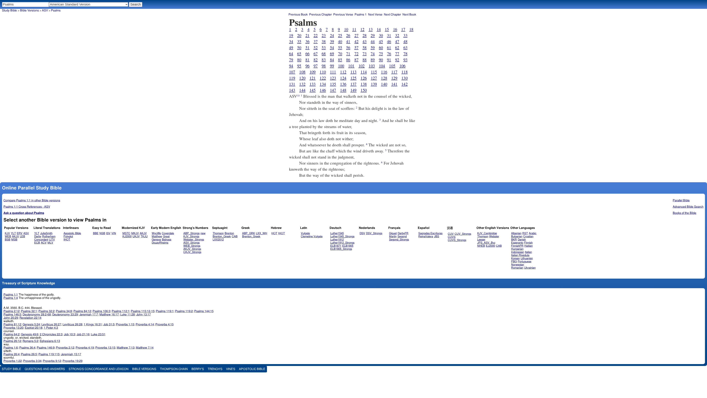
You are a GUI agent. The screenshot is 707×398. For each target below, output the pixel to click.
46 (389, 41)
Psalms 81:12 (12, 324)
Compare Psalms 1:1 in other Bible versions (31, 200)
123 (333, 78)
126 (363, 78)
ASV (45, 10)
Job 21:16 (83, 334)
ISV (108, 233)
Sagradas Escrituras (430, 233)
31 (389, 35)
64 (291, 53)
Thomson (218, 233)
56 (348, 47)
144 (302, 90)
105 (392, 65)
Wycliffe (156, 233)
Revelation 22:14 (30, 317)
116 (384, 71)
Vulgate (305, 233)
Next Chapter (392, 14)
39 (332, 41)
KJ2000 (127, 236)
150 (363, 90)
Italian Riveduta (520, 255)
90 (381, 59)
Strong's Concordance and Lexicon (99, 369)
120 (302, 78)
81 (307, 59)
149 (353, 90)
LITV (52, 239)
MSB (14, 239)
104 (382, 65)
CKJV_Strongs (192, 252)
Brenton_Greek (222, 236)
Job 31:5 (109, 324)
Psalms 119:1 (165, 311)
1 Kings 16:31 (93, 324)
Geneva (156, 239)
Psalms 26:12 (12, 341)
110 (323, 71)
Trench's (215, 369)
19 (291, 35)
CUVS (451, 237)
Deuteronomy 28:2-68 (37, 314)
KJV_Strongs (191, 236)
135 (333, 84)
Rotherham (48, 236)
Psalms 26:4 (11, 354)
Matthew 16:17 (109, 314)
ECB (37, 242)
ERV (19, 233)
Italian (528, 252)
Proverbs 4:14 (145, 324)
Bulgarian (516, 236)
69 (332, 53)
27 (356, 35)
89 (373, 59)
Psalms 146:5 (12, 314)
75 (381, 53)
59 (373, 47)
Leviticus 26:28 (72, 324)
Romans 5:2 (30, 341)
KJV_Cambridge (487, 233)
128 (384, 78)
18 (411, 29)
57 (356, 47)
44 (373, 41)
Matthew (157, 236)
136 (343, 84)
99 (332, 65)
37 (316, 41)
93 (405, 59)
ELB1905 (347, 246)
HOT (274, 233)
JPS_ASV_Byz (486, 242)
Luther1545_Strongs (342, 236)
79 (291, 59)
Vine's (230, 369)
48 (405, 41)
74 (373, 53)
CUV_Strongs (463, 234)
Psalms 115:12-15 (142, 311)
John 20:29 (10, 317)
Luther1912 (337, 239)
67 (316, 53)
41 (348, 41)
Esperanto (517, 242)
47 (397, 41)
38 (324, 41)
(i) (298, 95)
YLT (13, 233)
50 (299, 47)
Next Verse (375, 14)
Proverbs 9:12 (52, 360)
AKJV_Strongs (192, 249)
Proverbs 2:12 (65, 347)
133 (312, 84)
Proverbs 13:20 (13, 327)
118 (404, 71)
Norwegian (517, 264)
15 (387, 29)
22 (316, 35)
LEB (22, 236)
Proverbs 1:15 (125, 324)
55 (340, 47)
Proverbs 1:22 (12, 360)
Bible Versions (29, 10)
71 (348, 53)
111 (333, 71)
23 (324, 35)
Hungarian (517, 249)
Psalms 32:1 (29, 311)
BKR (514, 239)
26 (348, 35)
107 (292, 71)
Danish (522, 239)
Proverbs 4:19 (85, 347)
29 (373, 35)
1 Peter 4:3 (51, 327)
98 (324, 65)
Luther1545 (337, 233)
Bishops (166, 239)
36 (307, 41)
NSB (102, 233)
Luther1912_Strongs (342, 242)
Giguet (393, 233)
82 (316, 59)
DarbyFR (403, 233)
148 (343, 90)
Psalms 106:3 (101, 311)
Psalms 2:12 (11, 311)
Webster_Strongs (193, 239)
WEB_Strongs (191, 246)
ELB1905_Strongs (341, 249)
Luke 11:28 (127, 314)
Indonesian (517, 252)
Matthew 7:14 (145, 347)
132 (302, 84)
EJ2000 (490, 246)
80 (299, 59)
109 (312, 71)
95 (299, 65)
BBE (96, 233)
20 (299, 35)
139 (374, 84)
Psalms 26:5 (29, 354)
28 (365, 35)
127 (374, 78)
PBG (514, 261)
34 (291, 41)
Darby (37, 236)
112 (343, 71)
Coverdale (168, 233)
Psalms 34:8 (64, 311)
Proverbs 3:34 (32, 360)
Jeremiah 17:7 (88, 314)
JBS (436, 236)
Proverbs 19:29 (72, 360)
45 (381, 41)
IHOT (67, 239)
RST (525, 233)
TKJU (144, 236)
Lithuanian (527, 258)
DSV (362, 233)
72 (356, 53)
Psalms (56, 10)
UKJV (136, 236)
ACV (44, 242)
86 (348, 59)
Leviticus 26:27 (51, 324)
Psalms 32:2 (46, 311)
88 (365, 59)
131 (292, 84)
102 (361, 65)
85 (340, 59)
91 (389, 59)
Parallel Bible (681, 200)
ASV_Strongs (191, 242)
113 (353, 71)
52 (316, 47)
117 (394, 71)
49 (291, 47)
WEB (8, 236)
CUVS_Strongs (457, 240)
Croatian (528, 236)
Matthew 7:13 (125, 347)
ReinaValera (425, 236)
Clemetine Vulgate (312, 236)
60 (381, 47)
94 (291, 65)
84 (332, 59)
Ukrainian (530, 267)
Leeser (481, 239)
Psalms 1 (361, 14)
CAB (235, 236)
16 (395, 29)
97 (316, 65)
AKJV (15, 236)
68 (324, 53)
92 (397, 59)
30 (381, 35)
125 (353, 78)
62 (397, 47)
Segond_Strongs (399, 239)
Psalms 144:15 (204, 311)
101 (351, 65)
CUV (451, 234)
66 (307, 53)
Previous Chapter (320, 14)
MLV (50, 242)
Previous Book (298, 14)
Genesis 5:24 (31, 324)
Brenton (229, 233)
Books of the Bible (684, 213)
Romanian (517, 267)
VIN (113, 233)
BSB (7, 239)
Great (166, 236)
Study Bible (9, 10)
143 (292, 90)
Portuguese (524, 261)
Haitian (528, 246)
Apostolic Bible (252, 369)
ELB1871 (335, 246)
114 (363, 71)
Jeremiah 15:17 (71, 354)
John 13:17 (143, 314)
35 (299, 41)
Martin (393, 236)
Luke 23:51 (98, 334)
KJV (7, 233)
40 (340, 41)
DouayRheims (160, 242)
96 (307, 65)
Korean (515, 258)
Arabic (533, 233)
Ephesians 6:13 (50, 341)
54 (332, 47)
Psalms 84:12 (82, 311)
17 (403, 29)
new (203, 233)
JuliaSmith (46, 233)
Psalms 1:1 (10, 294)
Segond (402, 236)
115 (374, 71)
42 (356, 41)
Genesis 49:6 (29, 334)
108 (302, 71)
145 (312, 90)
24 (332, 35)
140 (384, 84)
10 (346, 29)
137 (353, 84)
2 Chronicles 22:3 (51, 334)
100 (341, 65)
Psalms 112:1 (120, 311)
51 (307, 47)
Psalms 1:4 (10, 297)
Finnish (528, 242)
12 (362, 29)
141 (394, 84)
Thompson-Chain (174, 369)
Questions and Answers (45, 369)
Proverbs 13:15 (105, 347)
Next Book (409, 14)
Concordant (41, 239)
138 (363, 84)
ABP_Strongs (191, 233)
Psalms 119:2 (184, 311)
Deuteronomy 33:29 (65, 314)
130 (404, 78)
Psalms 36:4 (27, 347)
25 (340, 35)
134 (323, 84)
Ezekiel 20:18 (33, 327)
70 (340, 53)
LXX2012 (218, 239)
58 (365, 47)
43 (365, 41)
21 (307, 35)
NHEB (481, 246)
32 (397, 35)
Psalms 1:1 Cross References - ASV (26, 206)
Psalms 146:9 (45, 347)
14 (379, 29)
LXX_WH (261, 233)
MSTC (126, 233)
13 (371, 29)
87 (356, 59)
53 (324, 47)
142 (404, 84)
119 (292, 78)
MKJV (135, 233)
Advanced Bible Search (688, 206)
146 (323, 90)
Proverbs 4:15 (164, 324)
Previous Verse (343, 14)
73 (365, 53)
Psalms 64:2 (11, 334)
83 (324, 59)
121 (312, 78)
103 (372, 65)
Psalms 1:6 (10, 347)
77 (397, 53)
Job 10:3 (69, 334)
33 (405, 35)
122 (323, 78)
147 (333, 90)
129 (394, 78)
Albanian (516, 233)
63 (405, 47)
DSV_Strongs (374, 233)
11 (354, 29)
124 (343, 78)
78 (405, 53)
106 (402, 65)
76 (389, 53)
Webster (494, 236)
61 (389, 47)
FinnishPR (517, 246)
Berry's (197, 369)
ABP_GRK (248, 233)
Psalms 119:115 (48, 354)
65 (299, 53)
